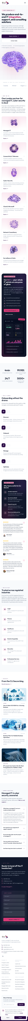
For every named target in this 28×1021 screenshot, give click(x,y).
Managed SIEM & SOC (6, 986)
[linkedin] (3, 956)
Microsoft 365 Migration (20, 982)
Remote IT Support (5, 967)
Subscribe (21, 1004)
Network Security (5, 988)
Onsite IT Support (5, 965)
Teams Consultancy (19, 986)
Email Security (4, 990)
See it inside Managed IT (10, 310)
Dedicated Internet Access (20, 966)
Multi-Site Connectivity (19, 973)
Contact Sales (14, 40)
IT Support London (5, 962)
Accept (20, 1017)
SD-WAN (17, 970)
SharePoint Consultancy (19, 984)
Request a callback (13, 919)
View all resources (6, 684)
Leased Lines (17, 963)
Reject (8, 1017)
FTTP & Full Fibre (18, 968)
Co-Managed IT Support (6, 969)
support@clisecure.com (8, 949)
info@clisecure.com (8, 881)
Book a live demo (9, 314)
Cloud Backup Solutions (19, 989)
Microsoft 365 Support (19, 979)
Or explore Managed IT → (7, 886)
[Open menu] (25, 2)
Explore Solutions (13, 36)
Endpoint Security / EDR (6, 979)
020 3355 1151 (7, 878)
